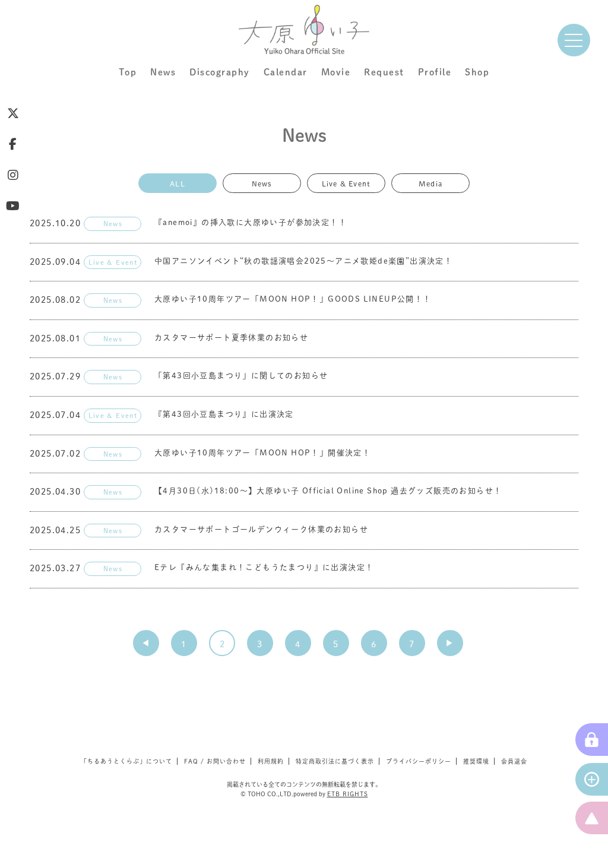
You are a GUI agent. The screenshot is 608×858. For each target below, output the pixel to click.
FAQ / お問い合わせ (215, 761)
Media (430, 182)
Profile (435, 72)
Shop (477, 72)
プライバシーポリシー (418, 761)
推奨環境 (476, 761)
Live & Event (346, 182)
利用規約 (271, 761)
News (163, 72)
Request (384, 72)
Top (128, 72)
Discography (219, 72)
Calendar (286, 72)
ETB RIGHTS (347, 794)
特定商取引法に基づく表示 (335, 761)
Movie (336, 72)
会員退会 (514, 761)
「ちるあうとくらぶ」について (126, 761)
